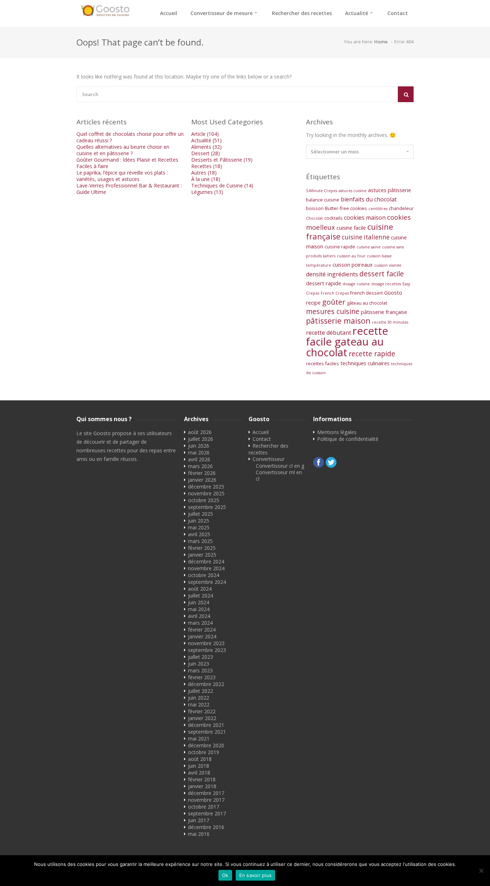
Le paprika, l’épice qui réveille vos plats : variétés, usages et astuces (122, 175)
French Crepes (335, 293)
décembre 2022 (206, 684)
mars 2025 (200, 541)
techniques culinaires (365, 363)
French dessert (366, 293)
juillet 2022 (200, 690)
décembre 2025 (206, 486)
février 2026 (202, 473)
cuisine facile (351, 227)
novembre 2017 (206, 799)
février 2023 (202, 677)
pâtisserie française (384, 311)
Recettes (206, 166)
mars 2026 (200, 466)
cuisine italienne (366, 237)
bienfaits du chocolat (369, 199)
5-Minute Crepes (321, 190)
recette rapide (372, 353)
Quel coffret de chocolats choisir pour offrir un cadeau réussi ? (130, 137)
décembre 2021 (206, 724)
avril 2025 (199, 534)
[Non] (481, 870)
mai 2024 (198, 609)
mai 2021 (198, 738)
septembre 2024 (207, 581)
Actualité (356, 13)
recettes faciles (322, 363)
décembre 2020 (206, 745)
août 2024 (200, 588)
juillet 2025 (200, 513)
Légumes (207, 192)
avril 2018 (199, 772)
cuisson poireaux (353, 264)
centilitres (377, 208)
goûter (333, 302)
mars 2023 (200, 670)
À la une (205, 179)
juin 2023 (198, 663)
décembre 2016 (206, 827)
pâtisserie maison (338, 320)
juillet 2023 (200, 656)
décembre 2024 (206, 561)
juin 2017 (198, 820)
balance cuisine (322, 199)
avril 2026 (199, 459)
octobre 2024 (203, 575)
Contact (397, 13)
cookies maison (365, 218)
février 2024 (202, 629)
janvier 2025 (202, 554)
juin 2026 (198, 445)
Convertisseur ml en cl (279, 475)
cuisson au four (351, 255)
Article (205, 133)
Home (381, 41)
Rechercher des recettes (302, 13)
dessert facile (381, 273)
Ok (225, 875)
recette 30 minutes (390, 322)
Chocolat (314, 218)
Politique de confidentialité (347, 438)
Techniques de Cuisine (222, 185)
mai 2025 (198, 527)
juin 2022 (198, 697)
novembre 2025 (206, 493)
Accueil (168, 13)
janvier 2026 (202, 479)
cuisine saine (369, 246)
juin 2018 (198, 765)
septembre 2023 (207, 650)
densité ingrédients (332, 274)
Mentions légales (337, 432)
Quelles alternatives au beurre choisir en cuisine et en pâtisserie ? (122, 150)
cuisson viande (387, 265)
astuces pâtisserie (389, 190)
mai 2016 (198, 833)
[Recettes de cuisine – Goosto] (105, 11)
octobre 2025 (203, 500)
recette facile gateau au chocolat (347, 341)
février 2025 (202, 547)
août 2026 (200, 432)
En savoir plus (255, 875)
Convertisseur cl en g (280, 465)
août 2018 (200, 759)
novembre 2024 (206, 568)
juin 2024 (198, 602)
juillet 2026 (200, 438)
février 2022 (202, 711)
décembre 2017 (206, 793)
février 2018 (202, 779)
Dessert (205, 153)
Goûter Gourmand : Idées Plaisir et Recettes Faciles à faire (127, 163)
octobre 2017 (203, 806)
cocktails (333, 218)
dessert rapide (323, 283)
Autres (204, 172)
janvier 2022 (202, 718)
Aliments (206, 146)
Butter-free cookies (346, 208)
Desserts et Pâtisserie (222, 159)
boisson (315, 208)
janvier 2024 (202, 636)
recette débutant (328, 333)
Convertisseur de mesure (221, 13)
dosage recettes (386, 283)
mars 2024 (200, 622)
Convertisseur (268, 459)
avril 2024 (199, 616)
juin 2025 (198, 520)
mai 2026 (198, 452)
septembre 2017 (207, 813)
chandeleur (401, 208)
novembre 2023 (206, 643)
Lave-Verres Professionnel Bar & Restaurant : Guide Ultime (129, 188)
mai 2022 (198, 704)
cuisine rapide (340, 246)
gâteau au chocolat (367, 303)
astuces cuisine (353, 190)
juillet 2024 (200, 595)
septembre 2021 (207, 731)
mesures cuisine (332, 311)
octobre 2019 (203, 752)
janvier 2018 (202, 786)
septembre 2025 (207, 507)
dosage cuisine (356, 283)
